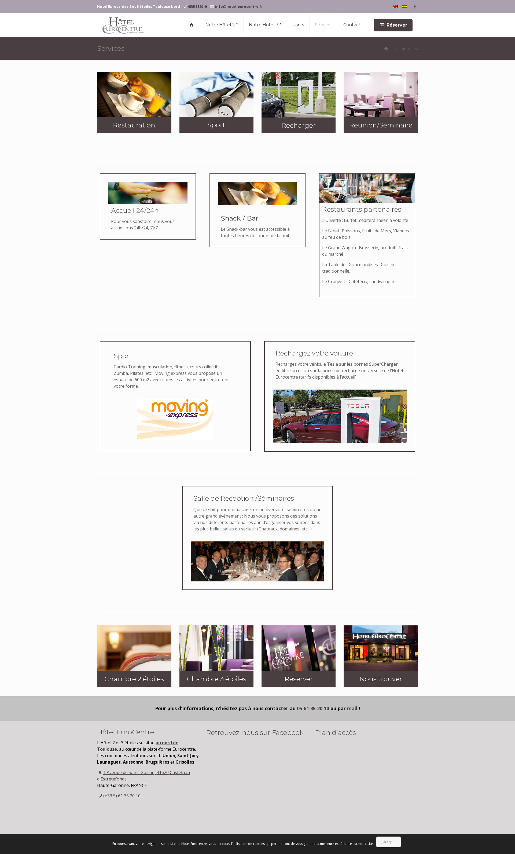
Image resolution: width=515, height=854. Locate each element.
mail (352, 708)
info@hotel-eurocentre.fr (239, 6)
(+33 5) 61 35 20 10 (121, 796)
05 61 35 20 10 (313, 708)
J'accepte (388, 842)
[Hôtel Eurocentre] (123, 25)
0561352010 (197, 6)
